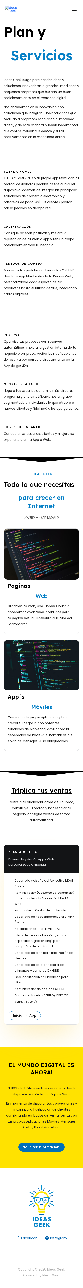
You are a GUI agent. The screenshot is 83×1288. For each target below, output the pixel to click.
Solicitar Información (41, 1147)
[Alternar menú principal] (74, 9)
